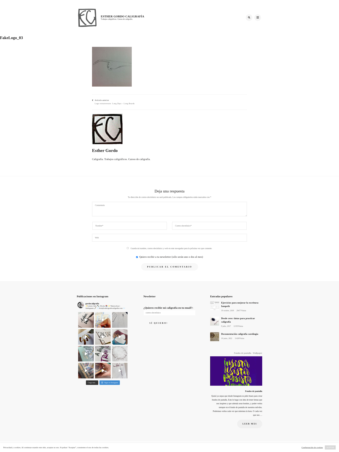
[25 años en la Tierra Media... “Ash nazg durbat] (103, 370)
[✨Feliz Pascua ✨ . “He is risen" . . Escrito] (120, 370)
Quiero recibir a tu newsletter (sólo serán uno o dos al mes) (171, 256)
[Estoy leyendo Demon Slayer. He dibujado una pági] (120, 320)
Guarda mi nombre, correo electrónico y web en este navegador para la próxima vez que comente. (171, 248)
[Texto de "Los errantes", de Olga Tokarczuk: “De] (86, 354)
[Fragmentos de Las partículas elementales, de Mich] (103, 337)
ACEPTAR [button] (330, 447)
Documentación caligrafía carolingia (239, 334)
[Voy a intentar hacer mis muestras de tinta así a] (86, 320)
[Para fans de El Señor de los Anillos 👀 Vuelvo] (120, 354)
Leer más (249, 424)
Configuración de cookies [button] (312, 447)
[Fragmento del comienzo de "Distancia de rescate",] (86, 337)
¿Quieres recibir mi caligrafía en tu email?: (168, 307)
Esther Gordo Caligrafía (122, 16)
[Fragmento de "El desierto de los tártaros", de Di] (86, 370)
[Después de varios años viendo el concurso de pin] (103, 320)
